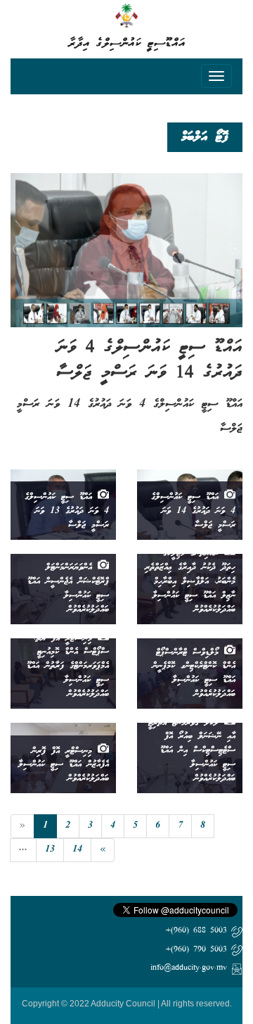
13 (50, 849)
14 (77, 849)
